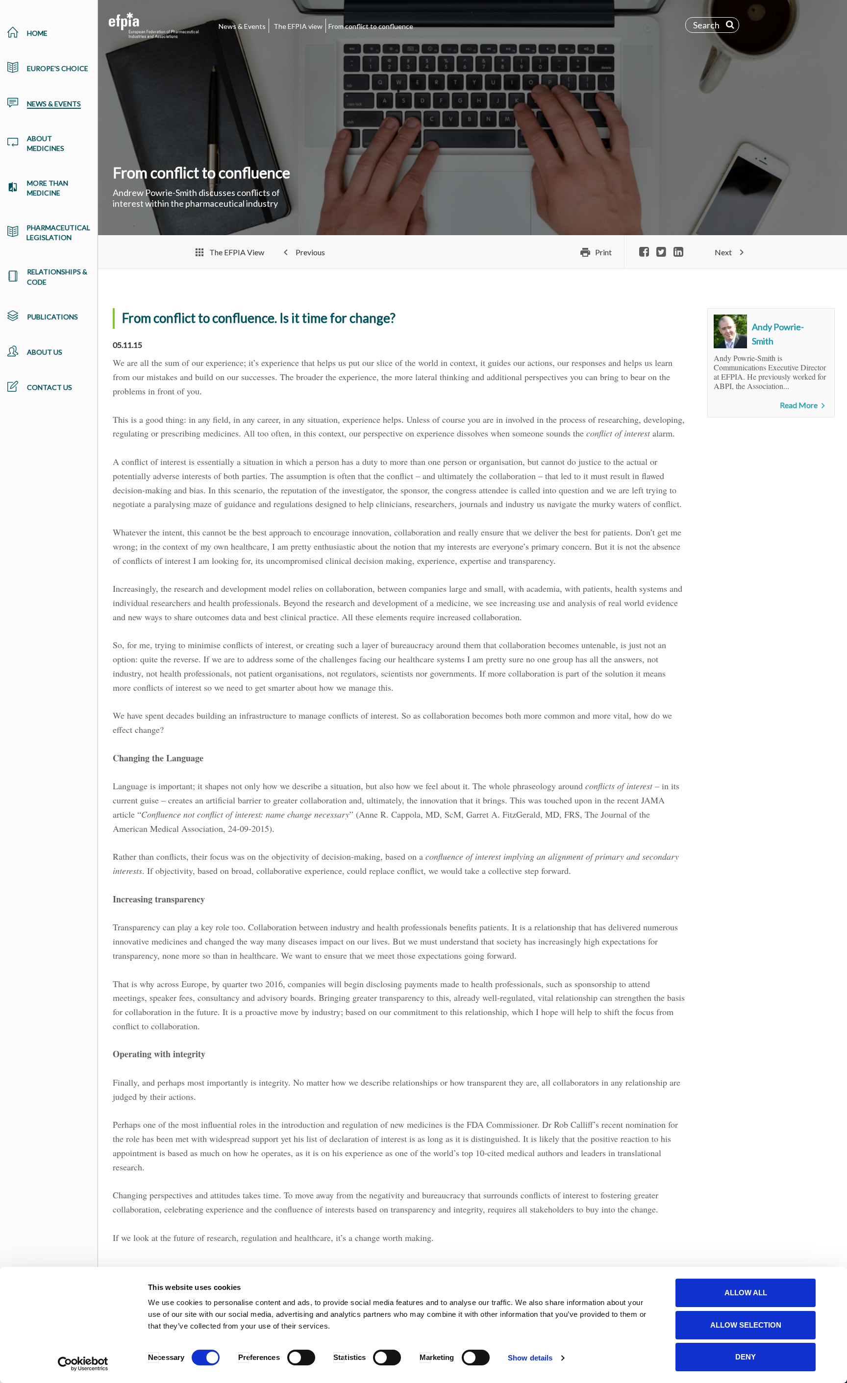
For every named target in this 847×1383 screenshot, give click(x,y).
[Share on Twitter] (661, 252)
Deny (745, 1357)
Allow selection (745, 1325)
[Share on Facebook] (644, 252)
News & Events (242, 26)
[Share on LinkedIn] (678, 252)
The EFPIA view (298, 26)
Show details (530, 1358)
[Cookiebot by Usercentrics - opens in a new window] (83, 1364)
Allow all (745, 1292)
